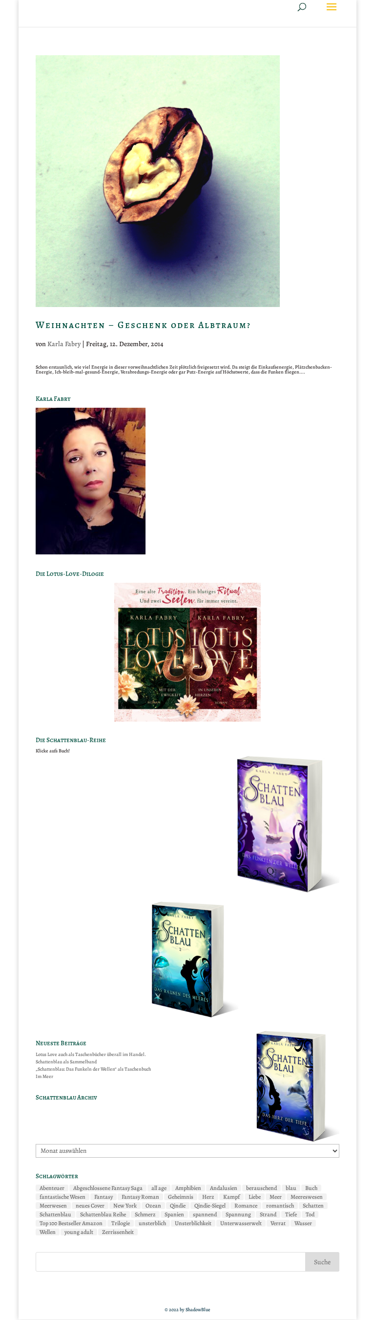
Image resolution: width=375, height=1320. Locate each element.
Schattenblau (55, 1214)
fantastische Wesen (62, 1196)
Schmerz (145, 1214)
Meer (276, 1196)
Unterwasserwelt (241, 1223)
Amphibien (188, 1188)
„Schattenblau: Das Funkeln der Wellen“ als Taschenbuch (93, 1069)
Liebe (255, 1196)
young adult (78, 1232)
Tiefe (291, 1214)
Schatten (313, 1205)
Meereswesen (307, 1196)
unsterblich (152, 1223)
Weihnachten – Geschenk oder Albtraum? (143, 325)
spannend (205, 1214)
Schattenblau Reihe (103, 1214)
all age (159, 1188)
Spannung (238, 1214)
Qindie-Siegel (210, 1205)
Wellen (48, 1232)
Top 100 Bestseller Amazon (71, 1223)
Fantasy (103, 1196)
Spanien (174, 1214)
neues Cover (90, 1205)
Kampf (231, 1196)
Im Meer (44, 1076)
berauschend (261, 1188)
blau (291, 1188)
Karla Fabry (64, 344)
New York (125, 1205)
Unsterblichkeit (193, 1223)
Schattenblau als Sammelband (66, 1061)
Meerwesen (53, 1205)
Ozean (153, 1205)
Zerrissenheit (118, 1232)
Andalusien (223, 1188)
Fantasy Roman (140, 1196)
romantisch (280, 1205)
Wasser (303, 1223)
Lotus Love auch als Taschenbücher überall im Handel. (91, 1054)
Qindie (178, 1205)
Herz (208, 1196)
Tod (310, 1214)
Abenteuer (52, 1188)
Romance (245, 1205)
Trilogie (120, 1223)
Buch (311, 1188)
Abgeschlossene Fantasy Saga (108, 1188)
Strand (268, 1214)
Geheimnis (180, 1196)
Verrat (278, 1223)
